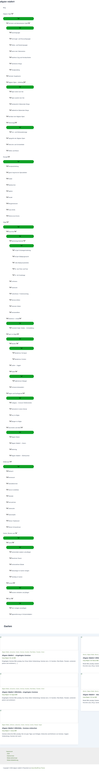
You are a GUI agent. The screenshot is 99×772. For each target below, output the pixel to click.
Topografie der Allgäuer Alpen (16, 138)
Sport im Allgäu (12, 334)
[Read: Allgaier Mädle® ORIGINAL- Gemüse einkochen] (39, 722)
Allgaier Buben (15, 437)
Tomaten (38, 652)
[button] (12, 14)
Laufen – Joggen (16, 365)
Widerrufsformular (12, 758)
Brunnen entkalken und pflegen (20, 592)
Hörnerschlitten (15, 300)
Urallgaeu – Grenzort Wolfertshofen (21, 403)
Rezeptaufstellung (13, 166)
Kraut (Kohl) (11, 210)
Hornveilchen (12, 502)
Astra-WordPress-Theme (38, 768)
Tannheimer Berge (16, 63)
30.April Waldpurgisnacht (21, 256)
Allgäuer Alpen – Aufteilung (16, 82)
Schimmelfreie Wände (17, 564)
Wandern (13, 343)
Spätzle (10, 191)
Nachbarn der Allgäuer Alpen (16, 116)
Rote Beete (33, 652)
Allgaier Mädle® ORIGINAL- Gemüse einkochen (19, 728)
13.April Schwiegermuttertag (22, 250)
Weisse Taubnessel (13, 521)
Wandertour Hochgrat (20, 353)
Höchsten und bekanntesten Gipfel (18, 23)
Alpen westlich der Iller (17, 98)
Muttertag (14, 449)
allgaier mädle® (7, 1)
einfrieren (12, 724)
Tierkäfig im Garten (16, 577)
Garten (10, 542)
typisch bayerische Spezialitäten (17, 172)
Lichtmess (14, 281)
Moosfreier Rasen (16, 558)
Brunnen (10, 583)
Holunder (10, 496)
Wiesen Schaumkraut (14, 527)
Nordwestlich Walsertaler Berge (20, 104)
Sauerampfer (12, 514)
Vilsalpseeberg (15, 70)
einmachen (12, 652)
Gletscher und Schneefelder (16, 144)
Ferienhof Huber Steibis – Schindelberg (22, 328)
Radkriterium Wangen (20, 381)
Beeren (96, 654)
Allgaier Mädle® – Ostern (18, 443)
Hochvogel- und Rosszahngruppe (20, 39)
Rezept (36, 724)
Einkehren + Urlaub (13, 318)
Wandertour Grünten (20, 359)
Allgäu (5, 222)
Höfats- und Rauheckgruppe (19, 45)
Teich (9, 598)
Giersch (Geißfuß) (13, 490)
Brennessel (11, 477)
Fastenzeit (14, 287)
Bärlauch (10, 471)
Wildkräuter (6, 462)
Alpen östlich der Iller (17, 91)
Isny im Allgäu (15, 415)
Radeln (13, 371)
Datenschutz (10, 756)
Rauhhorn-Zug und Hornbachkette (21, 57)
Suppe (40, 724)
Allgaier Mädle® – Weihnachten (20, 455)
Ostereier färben (16, 306)
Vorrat (42, 652)
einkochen (17, 724)
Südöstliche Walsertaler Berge (20, 110)
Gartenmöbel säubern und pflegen (21, 552)
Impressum (9, 751)
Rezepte (5, 157)
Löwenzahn (11, 508)
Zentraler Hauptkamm (14, 76)
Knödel (10, 179)
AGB (8, 753)
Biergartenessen (13, 203)
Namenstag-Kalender (17, 241)
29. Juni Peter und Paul (21, 269)
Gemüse (22, 652)
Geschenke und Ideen (14, 427)
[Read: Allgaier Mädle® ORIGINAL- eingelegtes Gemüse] (39, 686)
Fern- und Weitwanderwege (19, 132)
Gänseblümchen (13, 483)
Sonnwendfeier (15, 312)
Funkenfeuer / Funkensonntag (19, 294)
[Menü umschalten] (18, 18)
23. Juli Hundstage (19, 275)
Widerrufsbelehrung (12, 760)
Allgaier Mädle (5, 652)
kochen (32, 724)
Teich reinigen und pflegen (18, 608)
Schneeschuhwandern (17, 387)
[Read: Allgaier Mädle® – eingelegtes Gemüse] (39, 650)
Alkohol (84, 654)
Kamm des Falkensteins (18, 51)
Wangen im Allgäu (16, 421)
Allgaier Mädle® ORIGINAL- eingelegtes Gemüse (20, 692)
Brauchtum (11, 231)
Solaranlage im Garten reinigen (20, 570)
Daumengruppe (15, 32)
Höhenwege (11, 123)
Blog (4, 7)
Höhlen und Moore (13, 151)
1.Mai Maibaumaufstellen (21, 263)
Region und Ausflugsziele (15, 393)
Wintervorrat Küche (13, 216)
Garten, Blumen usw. (9, 533)
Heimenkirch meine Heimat (19, 409)
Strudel (10, 197)
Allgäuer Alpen (7, 14)
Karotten (27, 652)
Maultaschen (12, 185)
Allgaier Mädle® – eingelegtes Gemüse (16, 655)
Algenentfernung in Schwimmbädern (21, 614)
